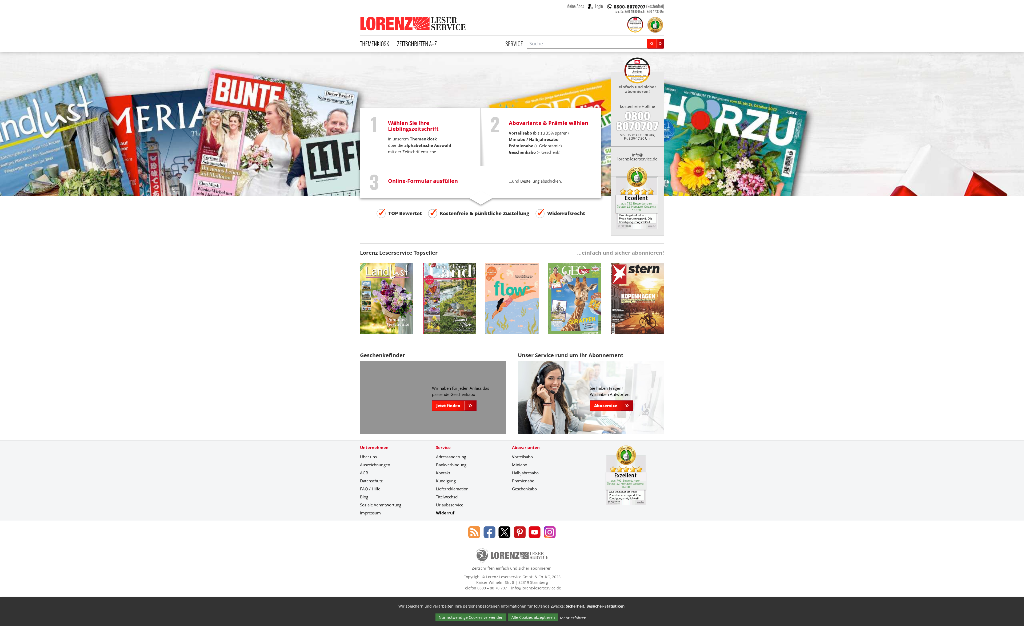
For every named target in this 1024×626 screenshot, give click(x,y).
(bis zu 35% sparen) (539, 133)
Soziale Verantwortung (380, 504)
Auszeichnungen (375, 464)
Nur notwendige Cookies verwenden (471, 617)
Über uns (368, 456)
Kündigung (446, 480)
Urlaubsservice (449, 504)
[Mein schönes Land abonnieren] (449, 302)
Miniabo (517, 139)
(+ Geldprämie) (535, 145)
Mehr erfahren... (575, 617)
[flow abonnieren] (512, 302)
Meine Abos (575, 6)
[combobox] (587, 44)
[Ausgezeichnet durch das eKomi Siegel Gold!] (655, 25)
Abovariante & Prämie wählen (548, 123)
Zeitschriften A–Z (417, 43)
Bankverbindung (451, 464)
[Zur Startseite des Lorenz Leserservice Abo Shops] (413, 23)
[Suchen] (655, 44)
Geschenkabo (524, 488)
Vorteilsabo (522, 456)
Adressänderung (451, 456)
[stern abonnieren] (637, 302)
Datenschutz (371, 480)
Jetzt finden (448, 405)
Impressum (370, 512)
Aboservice (605, 405)
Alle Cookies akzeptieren (533, 617)
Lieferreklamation (452, 488)
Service (514, 43)
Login (598, 6)
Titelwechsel (447, 496)
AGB (364, 472)
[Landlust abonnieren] (386, 302)
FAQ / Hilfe (370, 488)
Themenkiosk (374, 43)
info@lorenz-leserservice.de (637, 157)
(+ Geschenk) (534, 152)
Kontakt (443, 472)
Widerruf (445, 512)
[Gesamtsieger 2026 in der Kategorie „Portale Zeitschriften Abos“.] (635, 25)
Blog (364, 496)
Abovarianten (526, 447)
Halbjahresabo (543, 139)
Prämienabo (523, 480)
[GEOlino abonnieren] (574, 302)
